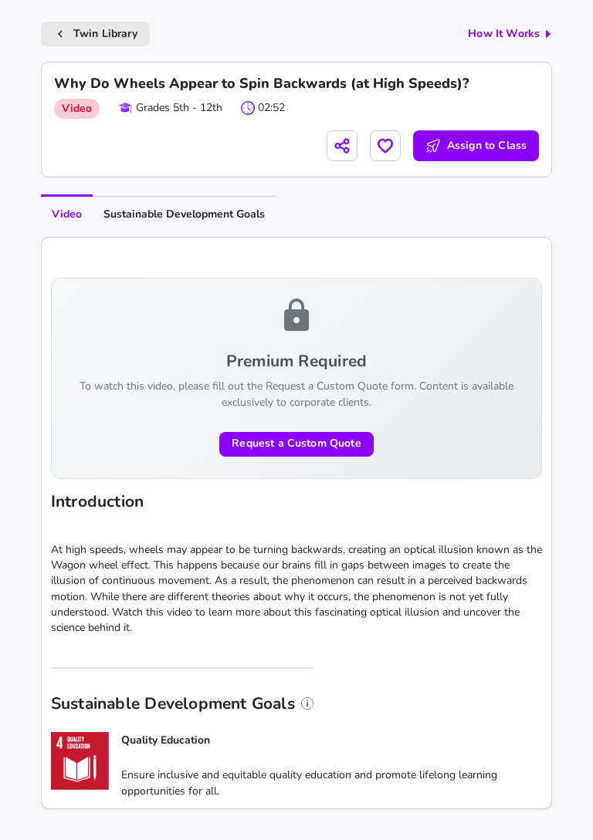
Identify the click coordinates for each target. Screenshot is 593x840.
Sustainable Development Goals (184, 214)
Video (67, 214)
